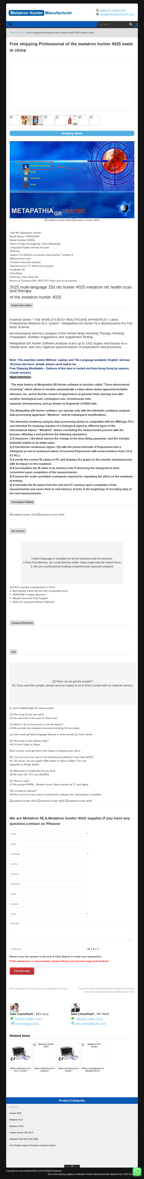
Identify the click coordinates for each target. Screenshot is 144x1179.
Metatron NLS (16, 1120)
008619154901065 (113, 10)
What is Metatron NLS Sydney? (44, 1069)
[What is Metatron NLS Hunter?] (68, 1065)
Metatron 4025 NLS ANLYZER (24, 1139)
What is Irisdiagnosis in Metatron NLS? (93, 1069)
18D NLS (21, 32)
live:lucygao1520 (27, 1024)
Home (12, 32)
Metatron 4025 (17, 1126)
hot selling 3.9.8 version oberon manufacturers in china (38, 988)
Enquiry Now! (72, 133)
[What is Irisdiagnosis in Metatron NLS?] (92, 1046)
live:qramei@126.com (90, 1024)
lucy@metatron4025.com (117, 14)
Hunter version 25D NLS (21, 1132)
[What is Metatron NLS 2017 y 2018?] (20, 1065)
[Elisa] (14, 1011)
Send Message (22, 971)
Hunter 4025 (16, 1113)
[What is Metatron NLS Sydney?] (44, 1046)
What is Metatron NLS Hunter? (68, 1069)
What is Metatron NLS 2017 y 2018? (20, 1069)
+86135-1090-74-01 (28, 1019)
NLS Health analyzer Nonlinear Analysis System (32, 1145)
